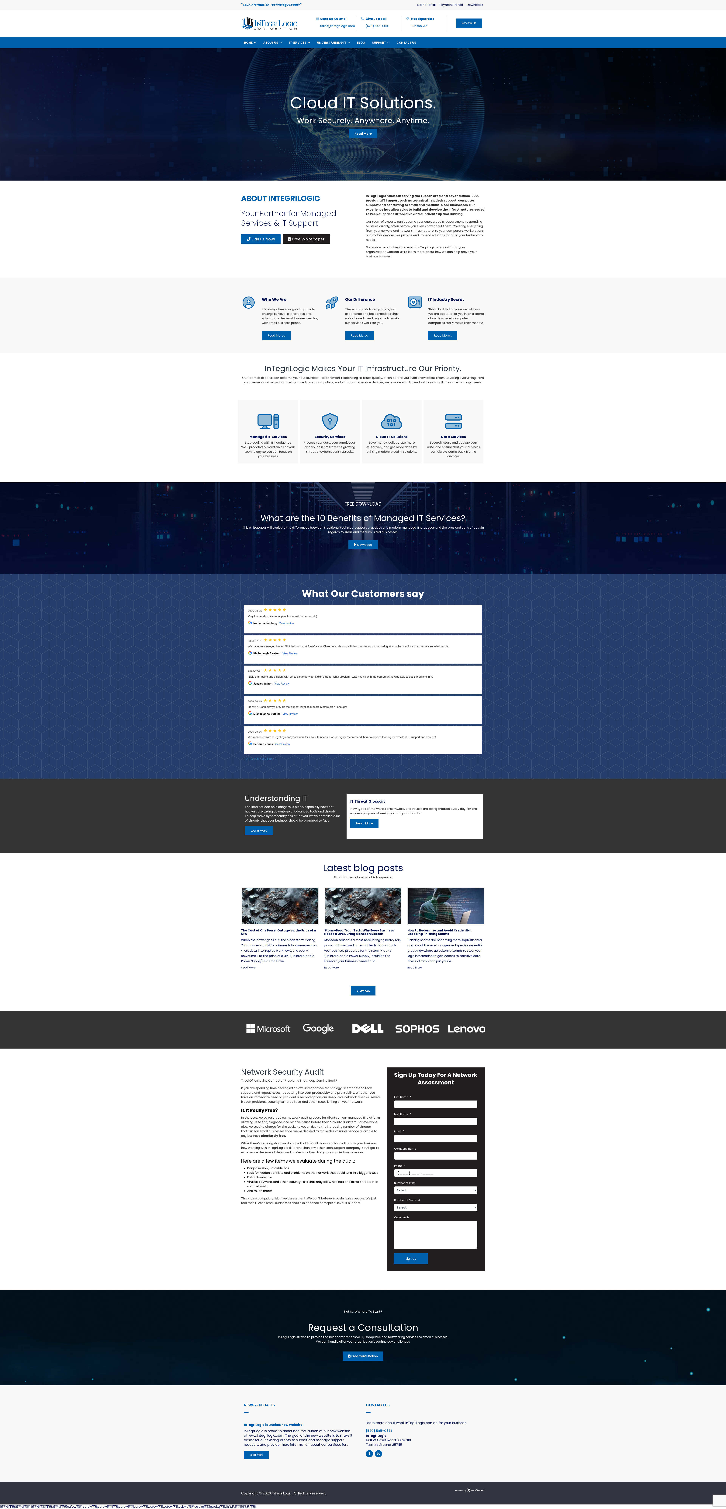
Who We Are (274, 299)
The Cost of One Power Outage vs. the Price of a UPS (278, 932)
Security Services (330, 436)
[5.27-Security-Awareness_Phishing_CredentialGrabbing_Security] (446, 906)
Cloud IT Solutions (392, 436)
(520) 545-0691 (377, 26)
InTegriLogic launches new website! (274, 1425)
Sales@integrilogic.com (337, 26)
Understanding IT (331, 43)
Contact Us (406, 43)
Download (364, 545)
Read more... (276, 335)
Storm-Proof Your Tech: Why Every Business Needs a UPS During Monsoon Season (359, 932)
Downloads (475, 5)
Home (248, 43)
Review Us (469, 23)
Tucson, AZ (419, 26)
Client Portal (426, 5)
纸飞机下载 (7, 1506)
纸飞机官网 (22, 1506)
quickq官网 (186, 1506)
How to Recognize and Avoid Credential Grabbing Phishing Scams (439, 932)
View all (363, 990)
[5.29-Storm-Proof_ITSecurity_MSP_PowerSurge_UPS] (280, 906)
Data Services (453, 436)
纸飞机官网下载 (41, 1506)
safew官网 (74, 1506)
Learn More (259, 830)
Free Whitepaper (307, 239)
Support (379, 43)
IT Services (297, 43)
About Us (270, 43)
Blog (361, 43)
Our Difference (360, 299)
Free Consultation (364, 1356)
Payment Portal (451, 5)
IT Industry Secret (446, 299)
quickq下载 (218, 1506)
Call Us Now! (263, 239)
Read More (248, 967)
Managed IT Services (268, 436)
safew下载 (90, 1506)
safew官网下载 (108, 1506)
